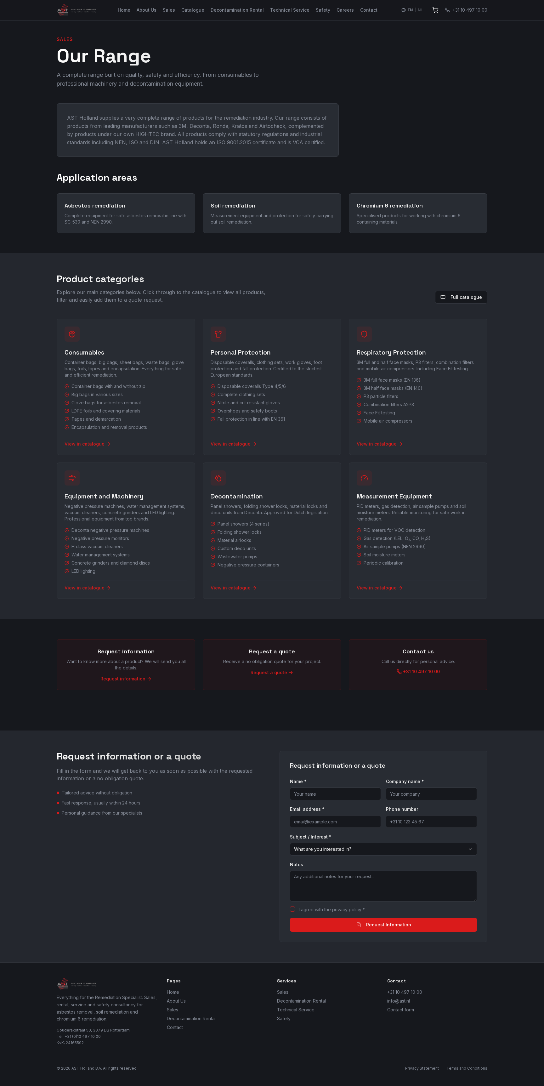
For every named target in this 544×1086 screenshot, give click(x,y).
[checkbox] (292, 909)
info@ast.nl (398, 1001)
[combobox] (383, 849)
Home (124, 10)
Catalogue (192, 10)
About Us (146, 10)
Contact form (400, 1009)
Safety (323, 10)
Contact (368, 10)
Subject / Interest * (311, 836)
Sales (169, 10)
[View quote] (435, 10)
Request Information (388, 924)
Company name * (405, 781)
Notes (296, 864)
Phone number (402, 809)
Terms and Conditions (466, 1068)
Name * (298, 781)
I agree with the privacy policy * (332, 909)
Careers (345, 10)
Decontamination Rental (237, 10)
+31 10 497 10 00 (404, 992)
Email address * (307, 809)
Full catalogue (466, 297)
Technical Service (289, 10)
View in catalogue (85, 443)
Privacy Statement (422, 1068)
